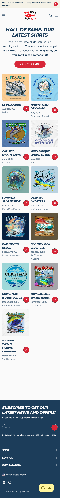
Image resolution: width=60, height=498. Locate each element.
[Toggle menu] (3, 15)
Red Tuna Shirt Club (19, 491)
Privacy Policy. (50, 435)
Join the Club (30, 64)
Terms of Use (36, 435)
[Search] (50, 15)
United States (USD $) (16, 475)
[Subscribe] (54, 428)
